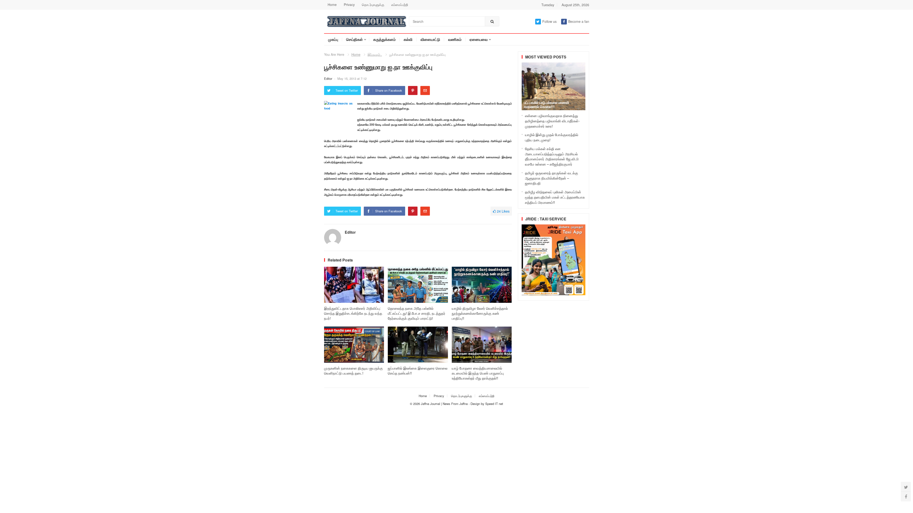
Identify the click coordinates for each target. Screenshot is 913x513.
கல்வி (408, 39)
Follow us (549, 21)
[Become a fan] (906, 496)
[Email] (425, 90)
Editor (328, 78)
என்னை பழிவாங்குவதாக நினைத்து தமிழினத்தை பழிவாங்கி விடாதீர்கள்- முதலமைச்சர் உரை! (552, 120)
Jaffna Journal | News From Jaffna (444, 403)
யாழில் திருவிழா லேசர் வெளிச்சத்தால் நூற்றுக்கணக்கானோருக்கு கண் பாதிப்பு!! (480, 313)
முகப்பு (333, 39)
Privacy (349, 4)
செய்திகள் (354, 39)
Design (476, 403)
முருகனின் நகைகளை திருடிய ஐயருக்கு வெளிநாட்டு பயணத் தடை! (353, 370)
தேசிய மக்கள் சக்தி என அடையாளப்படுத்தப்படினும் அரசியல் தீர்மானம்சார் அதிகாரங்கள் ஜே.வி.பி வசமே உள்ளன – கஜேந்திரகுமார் (552, 156)
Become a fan (578, 21)
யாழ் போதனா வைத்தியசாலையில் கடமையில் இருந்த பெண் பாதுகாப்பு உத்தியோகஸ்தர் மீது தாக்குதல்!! (478, 373)
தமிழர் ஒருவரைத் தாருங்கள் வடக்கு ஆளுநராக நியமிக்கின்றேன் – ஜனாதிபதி (551, 178)
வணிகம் (454, 39)
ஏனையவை (479, 39)
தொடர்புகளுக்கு (373, 4)
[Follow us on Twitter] (906, 487)
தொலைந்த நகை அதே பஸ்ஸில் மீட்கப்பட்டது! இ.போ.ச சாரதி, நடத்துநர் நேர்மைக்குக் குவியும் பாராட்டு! (416, 313)
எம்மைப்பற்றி (399, 4)
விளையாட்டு (430, 39)
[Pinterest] (413, 90)
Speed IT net (494, 403)
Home (332, 4)
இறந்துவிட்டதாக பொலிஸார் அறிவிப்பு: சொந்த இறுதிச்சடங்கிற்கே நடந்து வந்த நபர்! (353, 313)
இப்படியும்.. (375, 54)
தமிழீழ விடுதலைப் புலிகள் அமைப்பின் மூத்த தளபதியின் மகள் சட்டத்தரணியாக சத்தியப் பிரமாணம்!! (555, 197)
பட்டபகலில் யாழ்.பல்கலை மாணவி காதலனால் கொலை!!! (546, 104)
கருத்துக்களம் (384, 39)
